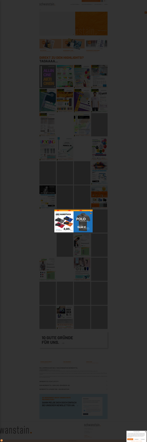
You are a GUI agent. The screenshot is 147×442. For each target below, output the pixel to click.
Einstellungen (143, 439)
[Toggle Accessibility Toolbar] (2, 440)
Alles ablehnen (136, 439)
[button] (145, 431)
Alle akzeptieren (130, 439)
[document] (73, 221)
